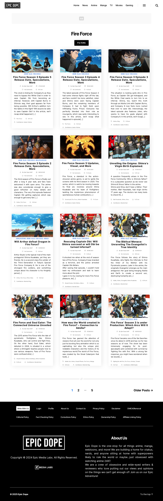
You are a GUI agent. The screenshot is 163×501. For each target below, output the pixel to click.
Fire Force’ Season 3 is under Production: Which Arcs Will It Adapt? (129, 325)
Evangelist (124, 280)
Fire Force (37, 73)
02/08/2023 (138, 250)
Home (76, 5)
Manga (103, 5)
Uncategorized (41, 160)
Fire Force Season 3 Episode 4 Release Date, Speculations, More (81, 80)
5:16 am (137, 89)
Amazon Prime (21, 238)
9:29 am (40, 251)
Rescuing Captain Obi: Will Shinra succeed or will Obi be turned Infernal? (80, 244)
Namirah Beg (27, 281)
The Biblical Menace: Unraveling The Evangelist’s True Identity (129, 244)
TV (111, 5)
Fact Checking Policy (44, 417)
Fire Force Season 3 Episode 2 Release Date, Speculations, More (32, 166)
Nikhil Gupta (134, 365)
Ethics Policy (88, 417)
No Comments (28, 89)
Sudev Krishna (28, 122)
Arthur (18, 278)
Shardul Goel (124, 203)
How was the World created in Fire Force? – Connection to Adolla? (81, 325)
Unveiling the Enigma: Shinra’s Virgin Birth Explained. (129, 165)
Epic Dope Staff (28, 86)
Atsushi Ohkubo (20, 358)
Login (38, 408)
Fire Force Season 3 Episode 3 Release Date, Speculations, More (129, 80)
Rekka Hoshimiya (30, 358)
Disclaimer (116, 408)
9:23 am (89, 89)
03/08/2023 (41, 248)
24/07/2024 (90, 169)
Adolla (114, 280)
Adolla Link (68, 361)
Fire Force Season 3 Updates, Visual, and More (80, 164)
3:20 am (40, 175)
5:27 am (137, 335)
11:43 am (88, 173)
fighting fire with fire (118, 361)
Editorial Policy (22, 417)
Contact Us (81, 408)
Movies (119, 5)
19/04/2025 (90, 86)
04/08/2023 (138, 169)
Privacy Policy (98, 408)
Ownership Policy (108, 417)
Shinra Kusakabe (82, 199)
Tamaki (138, 361)
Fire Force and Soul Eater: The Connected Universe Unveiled (32, 324)
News (85, 5)
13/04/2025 (138, 86)
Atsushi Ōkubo (79, 361)
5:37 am (137, 173)
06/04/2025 (41, 172)
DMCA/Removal (134, 408)
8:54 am (137, 254)
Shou (127, 199)
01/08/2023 (42, 328)
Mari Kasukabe (117, 199)
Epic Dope (23, 494)
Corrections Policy (68, 417)
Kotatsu (133, 361)
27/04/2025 (41, 86)
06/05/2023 (138, 331)
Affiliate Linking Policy (132, 417)
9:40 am (40, 332)
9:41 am (40, 89)
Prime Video (30, 278)
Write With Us (23, 408)
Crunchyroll (68, 199)
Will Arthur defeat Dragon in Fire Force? (32, 243)
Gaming (129, 5)
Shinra (123, 199)
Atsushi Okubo (69, 283)
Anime (94, 5)
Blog (30, 73)
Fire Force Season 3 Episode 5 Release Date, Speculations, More (32, 80)
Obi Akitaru (76, 283)
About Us (65, 408)
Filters (81, 43)
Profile (51, 408)
